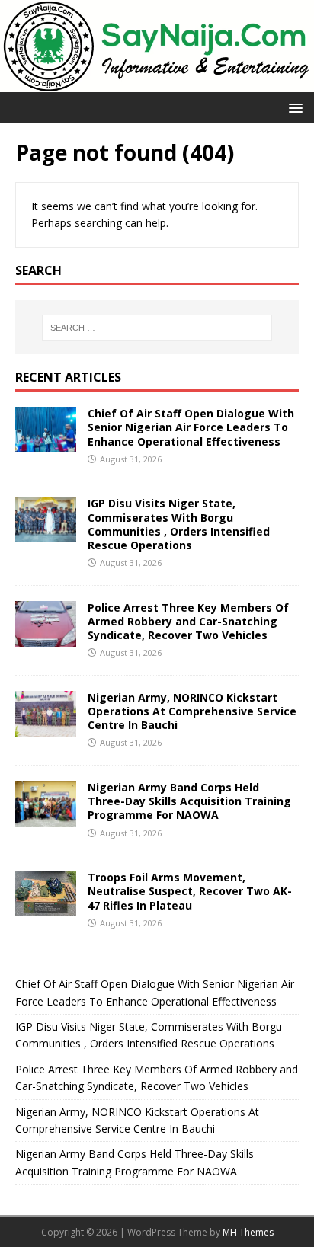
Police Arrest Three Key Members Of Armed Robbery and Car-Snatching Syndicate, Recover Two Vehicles (188, 621)
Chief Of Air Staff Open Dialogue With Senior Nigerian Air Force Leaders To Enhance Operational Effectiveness (191, 427)
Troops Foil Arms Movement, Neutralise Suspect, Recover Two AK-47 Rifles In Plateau (190, 891)
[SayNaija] (157, 83)
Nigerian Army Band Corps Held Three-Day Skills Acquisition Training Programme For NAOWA (189, 801)
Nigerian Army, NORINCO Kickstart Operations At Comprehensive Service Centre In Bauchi (192, 711)
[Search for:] (157, 328)
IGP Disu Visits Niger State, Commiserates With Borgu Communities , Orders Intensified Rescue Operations (179, 524)
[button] (293, 107)
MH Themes (248, 1232)
